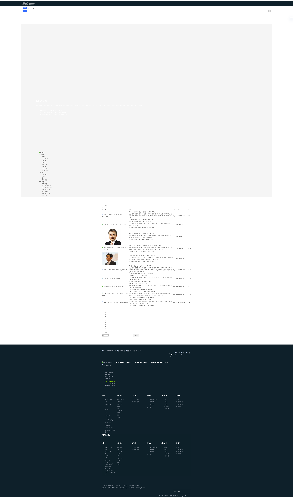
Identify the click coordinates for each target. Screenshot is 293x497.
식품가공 (119, 406)
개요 (43, 176)
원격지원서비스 (109, 372)
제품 (43, 156)
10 (105, 328)
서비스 (44, 162)
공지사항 (107, 374)
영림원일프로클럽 (47, 188)
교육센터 (107, 378)
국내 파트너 (179, 402)
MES (106, 412)
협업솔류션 (108, 423)
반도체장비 (120, 411)
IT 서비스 (119, 413)
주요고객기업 (135, 400)
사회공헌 (41, 172)
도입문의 (25, 4)
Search (137, 335)
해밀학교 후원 (46, 194)
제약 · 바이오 (120, 400)
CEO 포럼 (41, 182)
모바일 (107, 410)
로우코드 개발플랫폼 (110, 431)
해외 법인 (178, 406)
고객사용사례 (135, 402)
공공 (118, 415)
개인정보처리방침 (110, 381)
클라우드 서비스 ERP (109, 401)
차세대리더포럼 (46, 186)
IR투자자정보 (32, 4)
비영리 (118, 417)
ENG (24, 2)
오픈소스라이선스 (110, 385)
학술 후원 (44, 195)
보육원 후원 (45, 192)
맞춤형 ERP (108, 404)
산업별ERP (45, 158)
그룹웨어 (107, 415)
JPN (26, 2)
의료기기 (119, 402)
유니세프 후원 (46, 190)
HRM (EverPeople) (109, 419)
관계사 (44, 166)
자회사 (178, 400)
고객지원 (152, 402)
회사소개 (41, 154)
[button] (269, 11)
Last (106, 332)
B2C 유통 (119, 404)
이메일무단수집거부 (110, 383)
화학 (118, 408)
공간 (165, 402)
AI (105, 407)
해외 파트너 (179, 404)
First (106, 307)
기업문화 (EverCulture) (109, 426)
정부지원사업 (153, 400)
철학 (43, 178)
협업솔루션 (108, 466)
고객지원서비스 (109, 376)
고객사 (44, 160)
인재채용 (44, 180)
